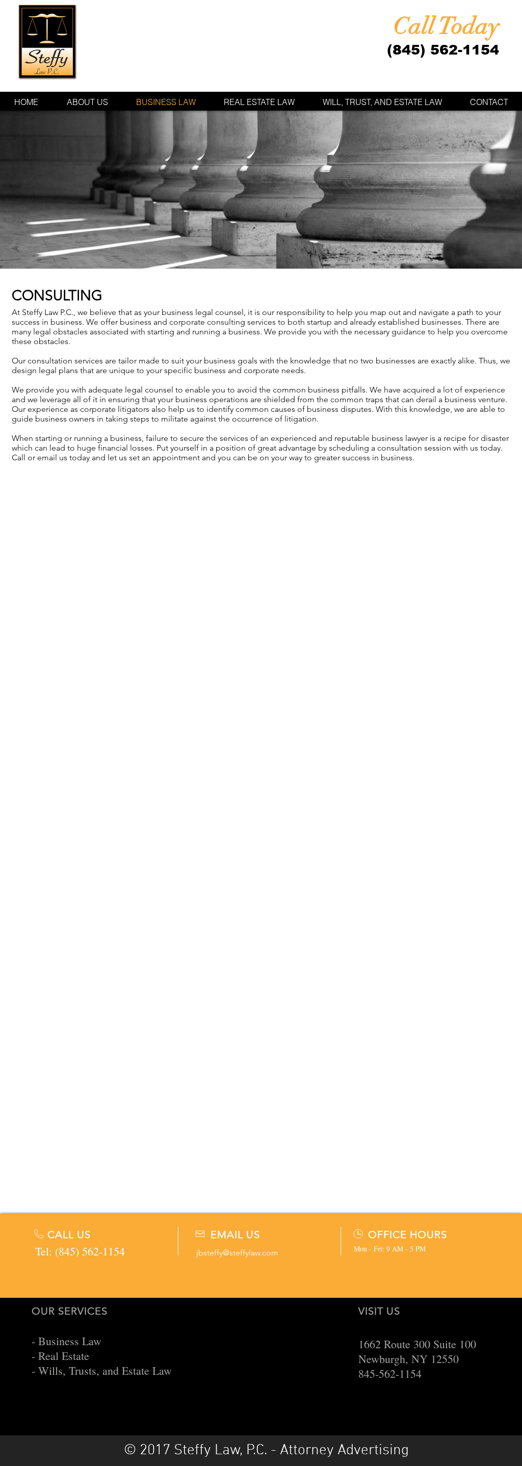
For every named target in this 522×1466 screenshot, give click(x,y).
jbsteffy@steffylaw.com (237, 1253)
